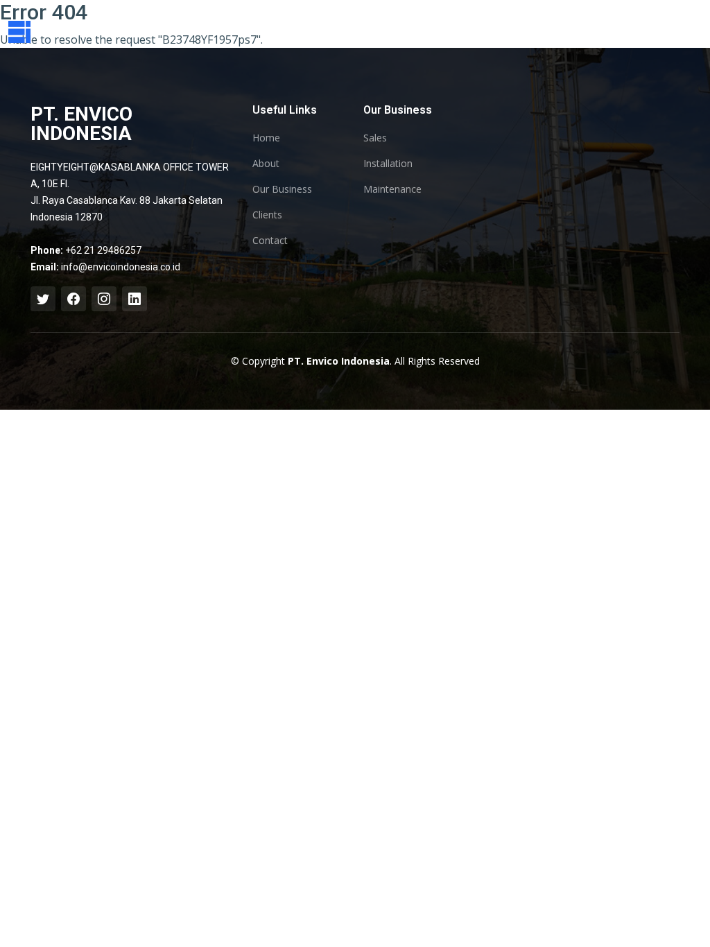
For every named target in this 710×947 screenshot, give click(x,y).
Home (266, 138)
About (265, 163)
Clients (267, 215)
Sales (375, 138)
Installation (388, 163)
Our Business (282, 189)
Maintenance (392, 189)
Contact (270, 240)
